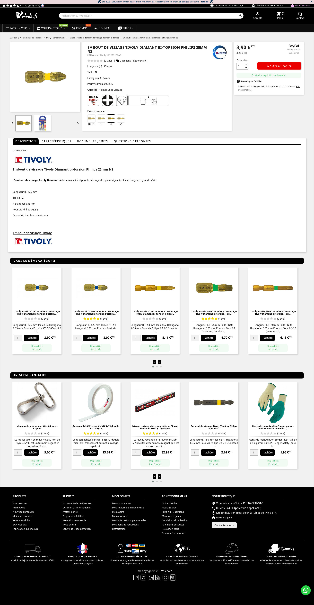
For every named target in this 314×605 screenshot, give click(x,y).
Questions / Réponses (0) (131, 60)
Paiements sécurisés (173, 524)
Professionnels (70, 511)
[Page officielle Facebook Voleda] (136, 577)
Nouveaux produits (23, 511)
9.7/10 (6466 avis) (21, 5)
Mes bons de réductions (125, 524)
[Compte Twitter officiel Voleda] (143, 577)
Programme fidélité (73, 516)
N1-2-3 (91, 124)
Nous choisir (69, 524)
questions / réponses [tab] (132, 141)
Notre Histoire (169, 503)
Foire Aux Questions (173, 511)
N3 (121, 124)
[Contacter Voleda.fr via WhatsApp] (306, 590)
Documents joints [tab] (92, 141)
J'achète (32, 338)
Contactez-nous (224, 525)
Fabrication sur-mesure (25, 528)
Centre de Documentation (76, 528)
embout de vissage (26, 180)
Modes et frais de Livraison (77, 503)
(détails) (204, 1)
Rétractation (119, 528)
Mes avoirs (118, 511)
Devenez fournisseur (173, 533)
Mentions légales (171, 516)
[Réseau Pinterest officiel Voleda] (173, 577)
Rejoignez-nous (170, 528)
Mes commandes (121, 503)
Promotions (19, 507)
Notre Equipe (169, 507)
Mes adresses (119, 516)
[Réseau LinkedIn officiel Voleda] (151, 577)
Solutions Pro (300, 5)
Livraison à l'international (76, 507)
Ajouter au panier (279, 66)
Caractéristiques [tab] (56, 141)
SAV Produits (20, 524)
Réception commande (74, 520)
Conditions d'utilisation (175, 520)
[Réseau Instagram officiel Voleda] (165, 577)
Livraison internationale (267, 5)
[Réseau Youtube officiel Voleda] (158, 577)
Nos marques (20, 503)
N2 (111, 124)
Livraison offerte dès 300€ (227, 5)
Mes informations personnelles (129, 520)
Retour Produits (21, 520)
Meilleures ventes (22, 516)
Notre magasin (222, 517)
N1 (101, 124)
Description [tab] (25, 141)
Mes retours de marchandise (128, 507)
